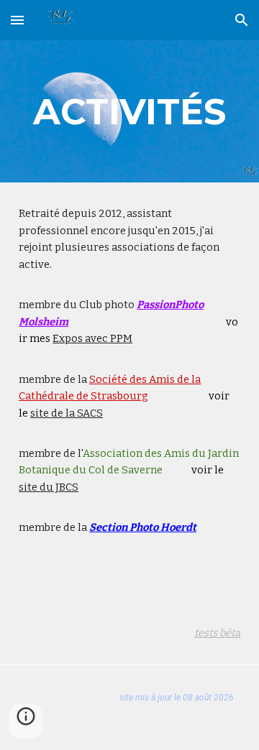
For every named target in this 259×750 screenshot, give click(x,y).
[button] (17, 20)
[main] (129, 111)
